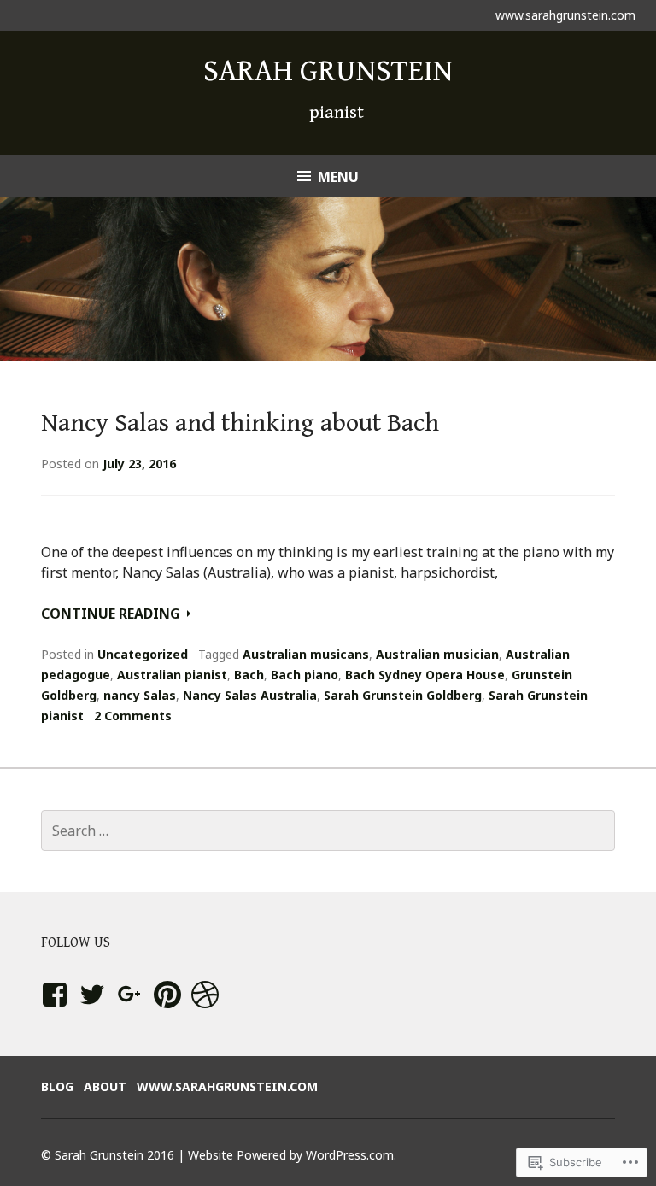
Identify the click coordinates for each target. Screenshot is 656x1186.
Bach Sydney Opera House (425, 674)
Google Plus (127, 1011)
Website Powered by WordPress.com (291, 1155)
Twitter (92, 1011)
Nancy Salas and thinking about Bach (240, 422)
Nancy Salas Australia (250, 695)
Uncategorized (142, 654)
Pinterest (167, 1011)
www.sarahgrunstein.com (565, 15)
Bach (249, 674)
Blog (57, 1086)
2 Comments (133, 715)
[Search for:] (328, 830)
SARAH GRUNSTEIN (328, 71)
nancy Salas (139, 695)
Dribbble (201, 1011)
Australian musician (437, 654)
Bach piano (304, 674)
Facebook (52, 1011)
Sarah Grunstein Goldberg (403, 695)
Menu (338, 176)
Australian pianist (172, 674)
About (105, 1086)
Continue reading (112, 613)
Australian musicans (306, 654)
